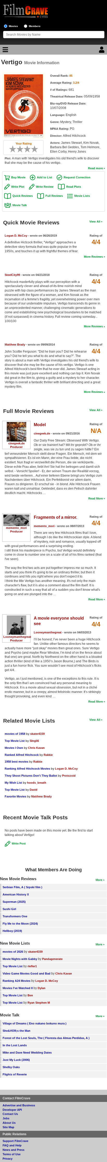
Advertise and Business (19, 1105)
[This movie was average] (22, 149)
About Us (9, 1122)
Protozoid (69, 775)
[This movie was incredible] (36, 149)
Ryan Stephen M (39, 1002)
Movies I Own (14, 747)
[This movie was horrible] (14, 149)
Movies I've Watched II (18, 988)
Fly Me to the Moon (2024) (20, 923)
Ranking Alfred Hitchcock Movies (27, 768)
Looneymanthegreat (17, 636)
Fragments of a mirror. (55, 517)
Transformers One (15, 916)
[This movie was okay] (25, 149)
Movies (13, 26)
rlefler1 (32, 966)
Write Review (45, 186)
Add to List (44, 177)
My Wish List (13, 782)
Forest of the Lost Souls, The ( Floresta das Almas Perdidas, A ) (46, 1038)
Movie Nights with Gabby (20, 958)
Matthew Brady (15, 344)
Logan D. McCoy (16, 235)
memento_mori (16, 527)
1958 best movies (16, 761)
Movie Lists (82, 195)
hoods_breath (36, 782)
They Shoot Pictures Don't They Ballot (31, 775)
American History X (16, 894)
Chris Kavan (36, 747)
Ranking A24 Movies (16, 980)
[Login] (102, 51)
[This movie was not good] (18, 149)
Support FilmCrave (15, 1140)
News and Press (13, 1149)
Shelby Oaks (11, 1067)
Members (35, 26)
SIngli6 (34, 740)
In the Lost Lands (15, 1045)
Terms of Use (12, 1154)
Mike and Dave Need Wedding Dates (27, 1052)
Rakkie (48, 754)
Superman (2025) (14, 901)
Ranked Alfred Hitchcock (22, 754)
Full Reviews (54, 195)
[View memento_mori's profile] (16, 516)
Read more (95, 168)
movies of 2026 (13, 951)
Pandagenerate (52, 958)
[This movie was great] (33, 149)
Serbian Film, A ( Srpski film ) (22, 887)
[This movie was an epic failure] (11, 149)
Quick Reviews (22, 195)
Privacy (7, 1158)
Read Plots (73, 186)
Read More (95, 498)
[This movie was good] (29, 149)
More (99, 879)
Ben (30, 995)
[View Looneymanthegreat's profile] (16, 617)
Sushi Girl (9, 909)
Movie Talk (19, 205)
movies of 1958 (15, 733)
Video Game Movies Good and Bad (26, 973)
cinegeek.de (16, 443)
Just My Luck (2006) (16, 1059)
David (33, 789)
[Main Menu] (4, 51)
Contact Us (10, 1113)
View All (94, 221)
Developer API (12, 1109)
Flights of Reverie (15, 1074)
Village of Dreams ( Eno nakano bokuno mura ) (34, 1023)
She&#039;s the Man (16, 1030)
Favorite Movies (15, 796)
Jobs (6, 1118)
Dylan (41, 988)
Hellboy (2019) (12, 930)
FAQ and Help (12, 1145)
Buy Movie (18, 177)
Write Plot (17, 186)
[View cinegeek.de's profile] (16, 424)
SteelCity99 (12, 274)
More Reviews (93, 256)
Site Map (8, 1127)
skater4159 (37, 733)
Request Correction (77, 177)
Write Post (19, 843)
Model (40, 425)
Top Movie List (15, 740)
